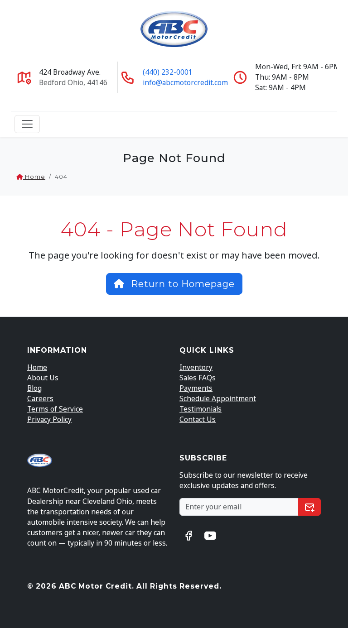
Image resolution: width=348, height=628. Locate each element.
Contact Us (197, 419)
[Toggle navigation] (27, 124)
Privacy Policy (49, 419)
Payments (196, 388)
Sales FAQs (197, 378)
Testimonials (200, 409)
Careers (40, 398)
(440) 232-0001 (168, 72)
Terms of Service (55, 409)
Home (34, 176)
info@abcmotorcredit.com (185, 82)
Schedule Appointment (217, 398)
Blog (34, 388)
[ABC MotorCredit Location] (24, 76)
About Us (42, 378)
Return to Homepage (181, 283)
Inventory (196, 367)
